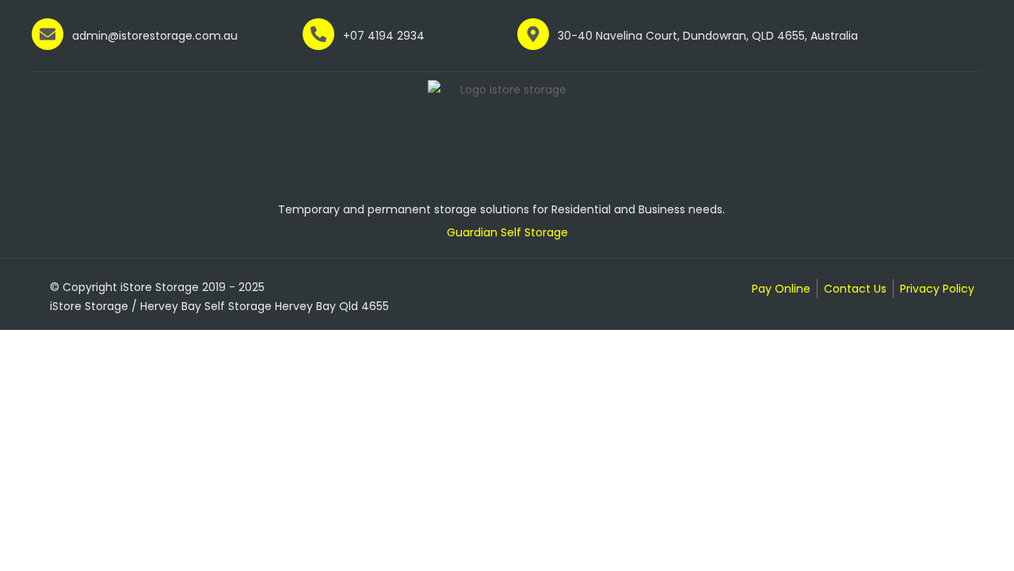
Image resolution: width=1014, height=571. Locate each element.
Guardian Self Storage (507, 232)
